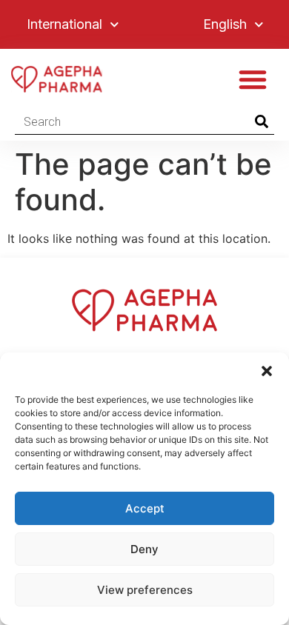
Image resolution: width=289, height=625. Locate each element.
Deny (144, 549)
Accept (145, 508)
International (64, 24)
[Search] (261, 121)
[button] (266, 371)
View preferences (145, 590)
